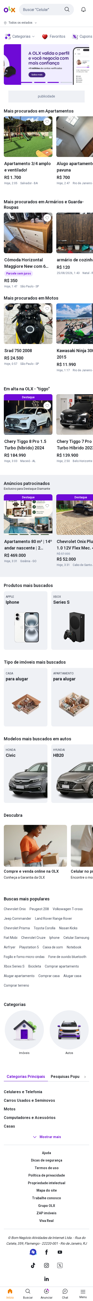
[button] (46, 9)
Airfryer (10, 947)
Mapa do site (46, 1190)
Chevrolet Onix (15, 909)
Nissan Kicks (68, 928)
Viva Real (46, 1221)
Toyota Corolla (44, 928)
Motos (10, 1109)
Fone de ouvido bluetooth (67, 957)
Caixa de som (53, 947)
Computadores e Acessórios (30, 1117)
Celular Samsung (76, 938)
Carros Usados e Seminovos (29, 1100)
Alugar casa (72, 976)
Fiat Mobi (10, 938)
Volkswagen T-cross (68, 909)
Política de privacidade (46, 1175)
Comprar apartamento (62, 966)
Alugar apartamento (19, 976)
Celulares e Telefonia (23, 1092)
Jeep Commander (17, 918)
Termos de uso (47, 1168)
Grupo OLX (46, 1206)
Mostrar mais (50, 1137)
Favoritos (57, 36)
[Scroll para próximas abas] (85, 1076)
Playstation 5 (29, 947)
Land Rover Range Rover (53, 918)
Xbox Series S (14, 966)
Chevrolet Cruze (33, 938)
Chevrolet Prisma (17, 928)
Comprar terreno (16, 985)
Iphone (54, 938)
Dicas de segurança (46, 1160)
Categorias (21, 36)
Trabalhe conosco (46, 1198)
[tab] (26, 1076)
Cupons (86, 36)
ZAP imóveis (46, 1213)
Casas (9, 1126)
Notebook (74, 947)
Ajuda (46, 1153)
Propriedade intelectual (46, 1183)
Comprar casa (49, 976)
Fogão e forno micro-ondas (24, 957)
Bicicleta (34, 966)
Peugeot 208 (39, 909)
